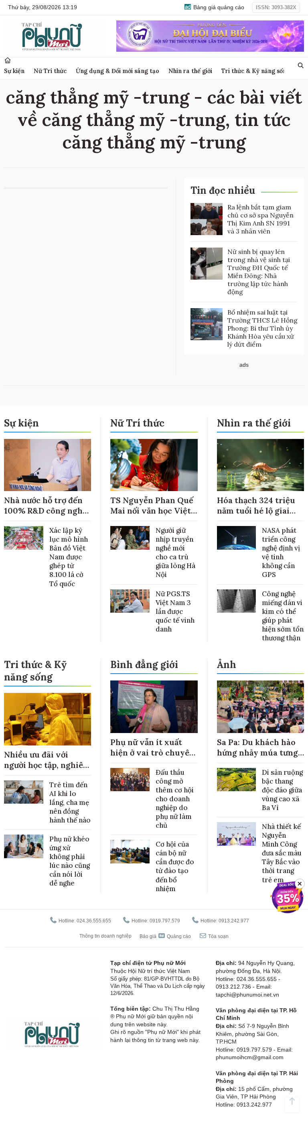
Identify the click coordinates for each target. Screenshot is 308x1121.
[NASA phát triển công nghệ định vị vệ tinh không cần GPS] (236, 538)
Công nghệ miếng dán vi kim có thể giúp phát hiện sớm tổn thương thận (283, 615)
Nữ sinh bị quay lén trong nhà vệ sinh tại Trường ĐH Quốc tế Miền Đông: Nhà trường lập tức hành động (258, 272)
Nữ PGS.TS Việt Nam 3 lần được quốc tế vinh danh (175, 611)
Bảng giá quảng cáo (218, 7)
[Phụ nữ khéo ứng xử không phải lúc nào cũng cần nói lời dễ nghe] (23, 846)
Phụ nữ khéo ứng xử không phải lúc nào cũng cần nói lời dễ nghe (69, 861)
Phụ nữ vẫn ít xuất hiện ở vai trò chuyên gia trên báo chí (152, 752)
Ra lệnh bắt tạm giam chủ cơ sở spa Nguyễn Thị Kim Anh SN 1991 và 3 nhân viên (260, 219)
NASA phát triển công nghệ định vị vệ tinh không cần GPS (281, 552)
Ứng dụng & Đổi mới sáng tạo (117, 71)
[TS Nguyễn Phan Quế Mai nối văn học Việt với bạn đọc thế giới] (153, 465)
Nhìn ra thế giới (190, 71)
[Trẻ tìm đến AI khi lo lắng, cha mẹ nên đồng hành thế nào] (23, 792)
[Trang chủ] (7, 60)
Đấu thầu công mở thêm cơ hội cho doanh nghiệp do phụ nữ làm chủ (175, 799)
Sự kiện (14, 71)
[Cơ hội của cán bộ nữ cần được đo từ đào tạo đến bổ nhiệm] (130, 851)
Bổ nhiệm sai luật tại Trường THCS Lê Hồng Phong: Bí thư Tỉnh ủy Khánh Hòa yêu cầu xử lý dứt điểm (262, 328)
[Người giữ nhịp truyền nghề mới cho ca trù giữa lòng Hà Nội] (130, 538)
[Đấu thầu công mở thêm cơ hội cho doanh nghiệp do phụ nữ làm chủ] (130, 780)
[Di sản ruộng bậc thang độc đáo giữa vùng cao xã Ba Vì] (236, 780)
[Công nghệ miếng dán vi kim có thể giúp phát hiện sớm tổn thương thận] (236, 601)
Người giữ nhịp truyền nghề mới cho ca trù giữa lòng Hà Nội (175, 552)
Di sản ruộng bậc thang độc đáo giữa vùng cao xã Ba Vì (282, 790)
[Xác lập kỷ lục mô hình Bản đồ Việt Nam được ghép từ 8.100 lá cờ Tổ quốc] (23, 538)
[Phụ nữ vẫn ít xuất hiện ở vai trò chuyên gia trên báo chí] (153, 706)
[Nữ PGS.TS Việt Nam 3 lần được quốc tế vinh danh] (130, 601)
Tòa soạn (218, 936)
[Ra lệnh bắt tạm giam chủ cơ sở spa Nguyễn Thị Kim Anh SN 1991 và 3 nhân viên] (206, 219)
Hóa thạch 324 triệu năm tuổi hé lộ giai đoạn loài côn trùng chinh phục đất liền (256, 515)
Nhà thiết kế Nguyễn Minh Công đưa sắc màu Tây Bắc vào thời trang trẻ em (282, 853)
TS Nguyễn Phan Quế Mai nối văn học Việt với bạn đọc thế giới (151, 510)
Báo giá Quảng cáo (165, 936)
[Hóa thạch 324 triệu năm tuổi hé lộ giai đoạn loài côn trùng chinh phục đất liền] (260, 465)
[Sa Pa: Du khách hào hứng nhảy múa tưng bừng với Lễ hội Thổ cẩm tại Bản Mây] (260, 706)
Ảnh (226, 664)
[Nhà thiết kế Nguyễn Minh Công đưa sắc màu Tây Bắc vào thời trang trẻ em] (236, 834)
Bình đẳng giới (144, 664)
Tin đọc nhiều (222, 190)
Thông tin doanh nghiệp (105, 936)
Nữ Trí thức (50, 71)
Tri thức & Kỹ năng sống (255, 71)
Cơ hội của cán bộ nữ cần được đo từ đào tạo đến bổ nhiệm (175, 866)
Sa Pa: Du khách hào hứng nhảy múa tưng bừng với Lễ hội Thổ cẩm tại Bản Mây (257, 757)
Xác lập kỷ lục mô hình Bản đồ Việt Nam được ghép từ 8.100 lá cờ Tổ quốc (68, 557)
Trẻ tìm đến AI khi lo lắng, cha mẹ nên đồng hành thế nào (70, 802)
